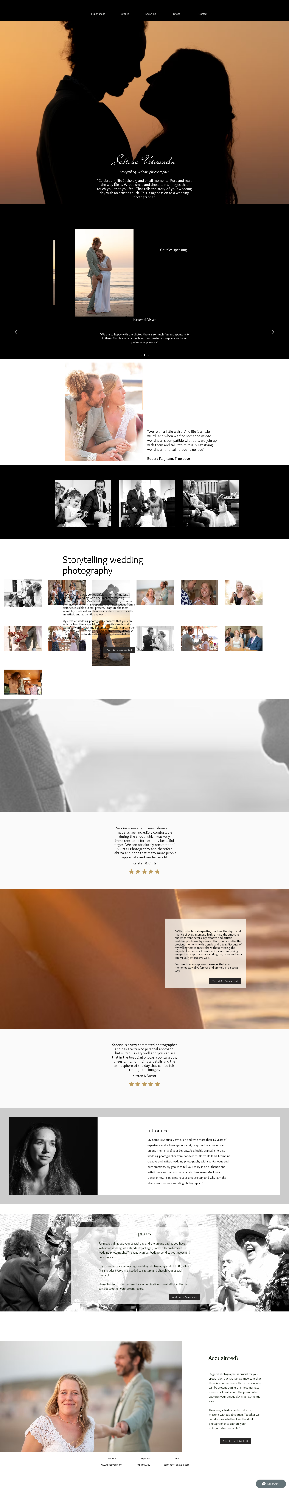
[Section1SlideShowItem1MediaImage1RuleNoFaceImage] (144, 355)
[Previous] (16, 332)
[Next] (273, 332)
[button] (102, 273)
